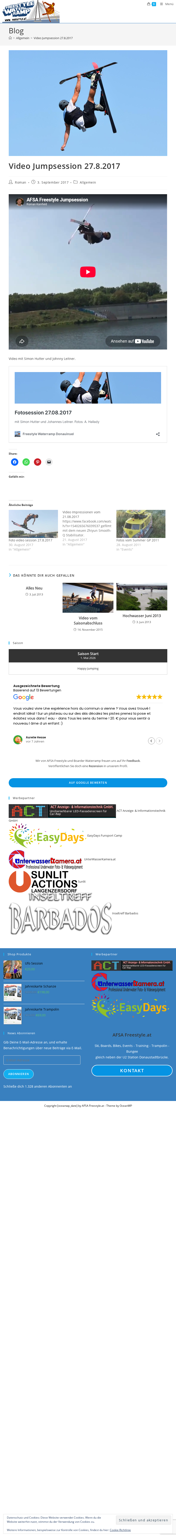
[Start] (10, 38)
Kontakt (132, 1070)
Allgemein (88, 182)
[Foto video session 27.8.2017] (33, 524)
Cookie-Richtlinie (120, 1530)
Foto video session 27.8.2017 (30, 540)
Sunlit (81, 881)
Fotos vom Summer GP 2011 (137, 540)
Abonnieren (18, 1074)
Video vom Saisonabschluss (88, 620)
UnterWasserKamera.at (99, 859)
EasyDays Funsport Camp (104, 835)
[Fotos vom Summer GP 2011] (141, 524)
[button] (151, 740)
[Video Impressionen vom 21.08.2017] (89, 528)
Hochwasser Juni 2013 (142, 615)
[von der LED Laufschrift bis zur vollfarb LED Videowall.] (132, 965)
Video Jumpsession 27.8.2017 (53, 38)
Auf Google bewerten (88, 783)
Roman (20, 182)
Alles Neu (34, 588)
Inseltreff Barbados (124, 913)
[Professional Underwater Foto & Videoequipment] (128, 982)
